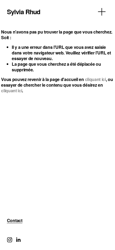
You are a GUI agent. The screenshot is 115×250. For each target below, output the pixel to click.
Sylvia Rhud (23, 11)
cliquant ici (95, 79)
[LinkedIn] (18, 239)
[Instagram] (9, 239)
